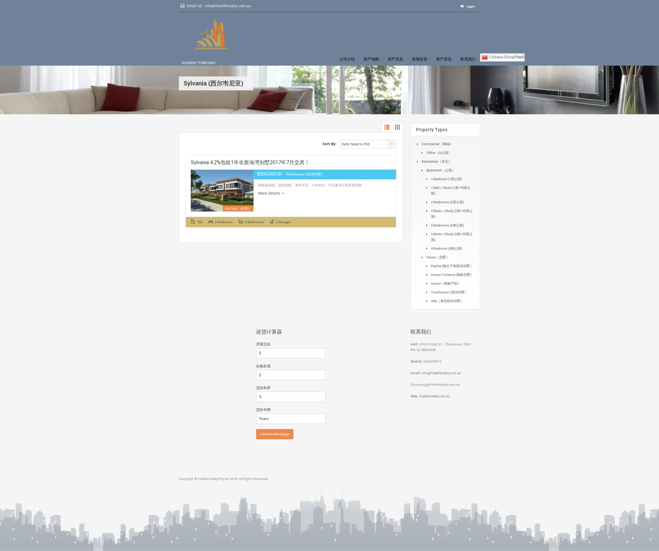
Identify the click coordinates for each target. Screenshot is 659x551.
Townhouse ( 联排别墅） (449, 292)
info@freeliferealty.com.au (228, 5)
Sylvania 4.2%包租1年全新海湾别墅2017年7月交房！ (250, 162)
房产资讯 (444, 59)
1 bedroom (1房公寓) (446, 179)
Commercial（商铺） (437, 144)
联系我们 (468, 59)
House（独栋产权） (446, 283)
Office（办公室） (439, 153)
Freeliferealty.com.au (434, 396)
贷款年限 (263, 410)
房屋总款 (263, 344)
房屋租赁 (419, 59)
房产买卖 (395, 59)
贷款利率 (263, 388)
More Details (269, 193)
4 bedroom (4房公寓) (446, 248)
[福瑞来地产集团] (212, 41)
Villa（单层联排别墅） (447, 301)
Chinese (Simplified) (506, 57)
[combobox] (368, 144)
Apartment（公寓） (440, 170)
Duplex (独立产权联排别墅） (452, 266)
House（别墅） (437, 257)
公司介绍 (347, 59)
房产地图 (371, 59)
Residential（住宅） (437, 161)
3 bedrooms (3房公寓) (447, 225)
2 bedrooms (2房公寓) (447, 202)
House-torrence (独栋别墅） (452, 275)
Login (470, 6)
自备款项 (263, 366)
